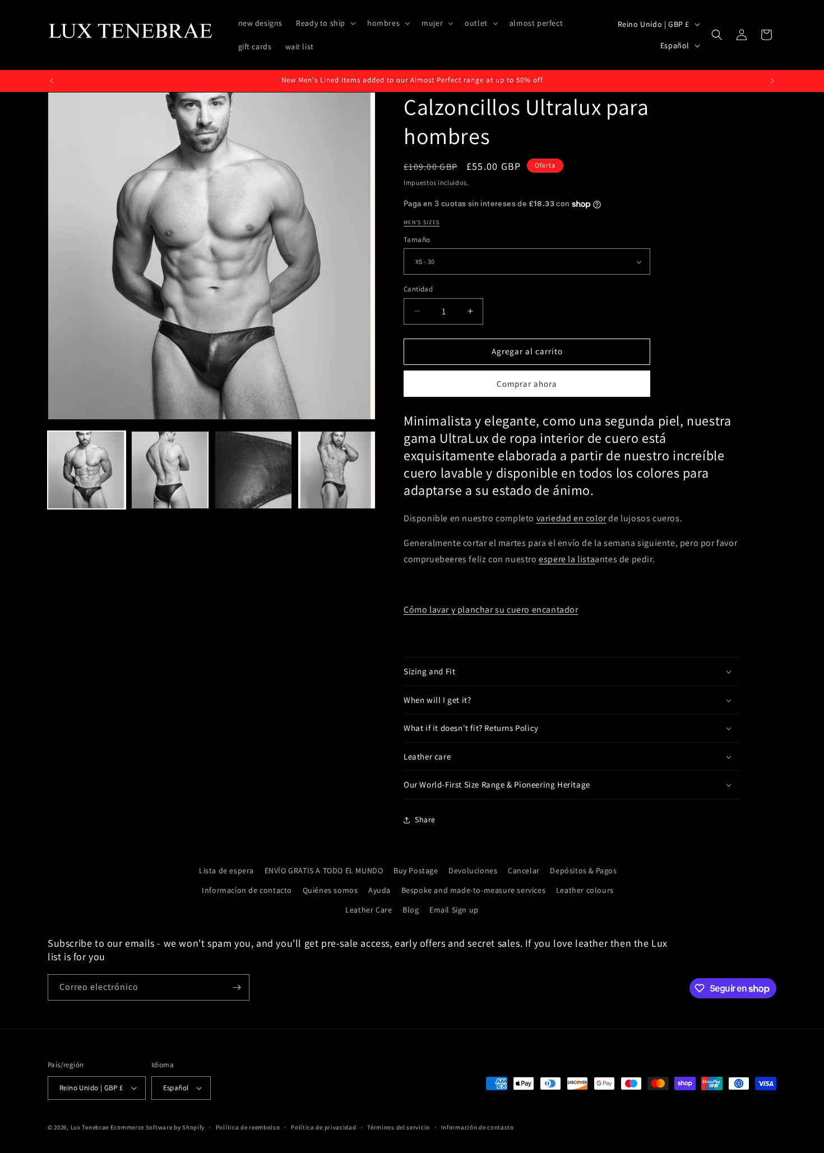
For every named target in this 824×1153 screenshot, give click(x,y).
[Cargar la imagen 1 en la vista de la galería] (87, 470)
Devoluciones (472, 870)
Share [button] (425, 819)
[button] (324, 23)
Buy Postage (416, 870)
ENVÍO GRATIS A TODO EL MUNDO (324, 870)
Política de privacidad (323, 1127)
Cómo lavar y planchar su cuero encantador (491, 609)
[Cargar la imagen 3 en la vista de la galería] (254, 470)
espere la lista (567, 559)
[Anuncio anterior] (51, 80)
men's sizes (421, 222)
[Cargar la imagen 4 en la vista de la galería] (337, 470)
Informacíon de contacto (247, 890)
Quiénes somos (330, 890)
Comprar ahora (527, 383)
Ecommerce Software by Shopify (157, 1127)
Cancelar (524, 870)
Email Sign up (454, 910)
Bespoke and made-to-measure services (473, 890)
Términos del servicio (398, 1127)
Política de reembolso (248, 1127)
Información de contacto (477, 1127)
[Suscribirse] (236, 987)
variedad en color (571, 518)
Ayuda (379, 890)
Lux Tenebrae (90, 1127)
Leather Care (368, 910)
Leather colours (585, 890)
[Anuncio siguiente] (772, 80)
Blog (410, 910)
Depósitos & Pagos (583, 870)
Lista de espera (226, 870)
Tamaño (417, 239)
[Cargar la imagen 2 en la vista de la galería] (170, 470)
